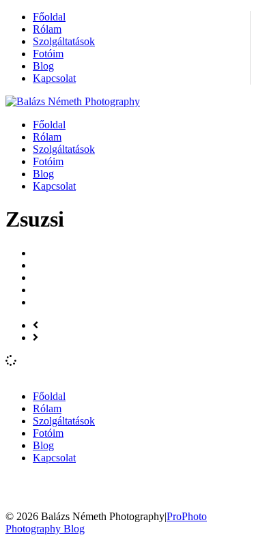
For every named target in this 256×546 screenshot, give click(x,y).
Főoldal (49, 17)
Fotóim (48, 53)
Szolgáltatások (64, 41)
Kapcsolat (54, 78)
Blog (43, 66)
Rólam (47, 29)
